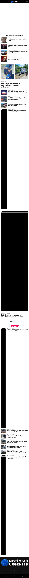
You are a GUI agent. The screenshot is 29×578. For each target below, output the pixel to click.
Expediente (20, 571)
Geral (24, 571)
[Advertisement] (14, 19)
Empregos (5, 571)
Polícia (10, 571)
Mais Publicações (14, 321)
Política (14, 571)
